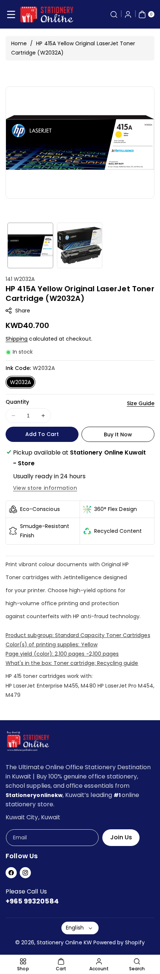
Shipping (17, 338)
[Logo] (28, 742)
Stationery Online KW (64, 942)
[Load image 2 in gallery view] (80, 245)
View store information (45, 488)
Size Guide (141, 403)
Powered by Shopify (119, 942)
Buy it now (118, 434)
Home (19, 43)
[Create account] (128, 14)
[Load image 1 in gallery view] (30, 245)
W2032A (20, 382)
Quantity (17, 402)
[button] (11, 14)
